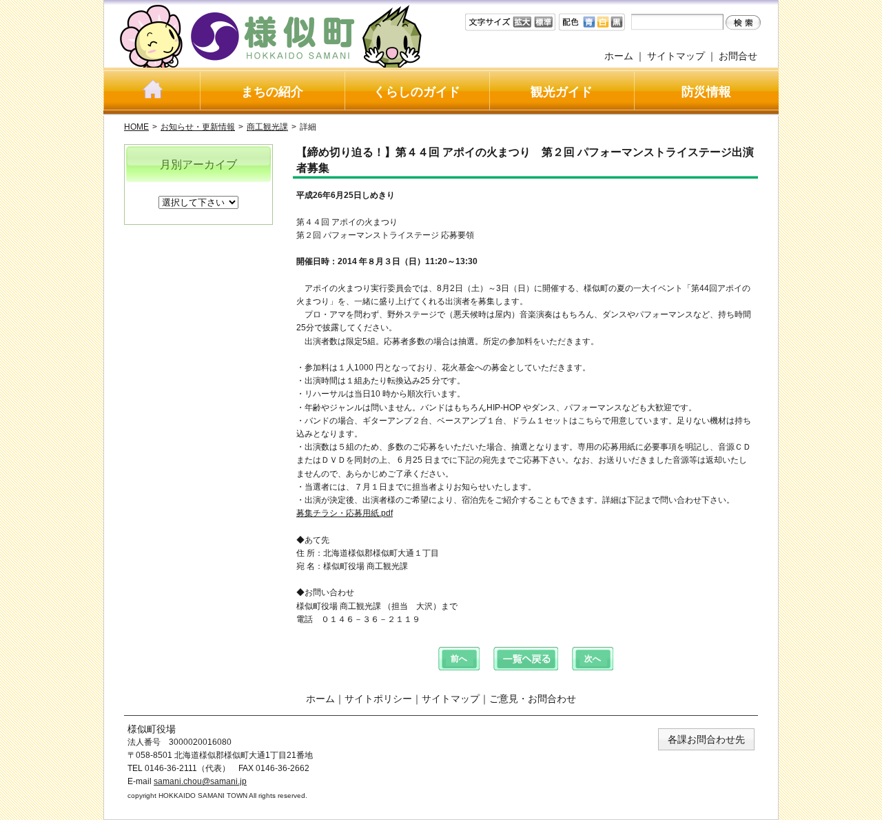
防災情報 (706, 92)
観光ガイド (562, 92)
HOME (136, 127)
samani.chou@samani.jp (200, 781)
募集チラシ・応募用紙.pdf (344, 513)
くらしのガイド (416, 92)
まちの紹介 (272, 92)
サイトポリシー (378, 698)
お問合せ (738, 55)
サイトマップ (676, 55)
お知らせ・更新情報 (198, 127)
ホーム (618, 55)
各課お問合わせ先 (706, 739)
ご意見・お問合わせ (532, 698)
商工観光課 (267, 127)
